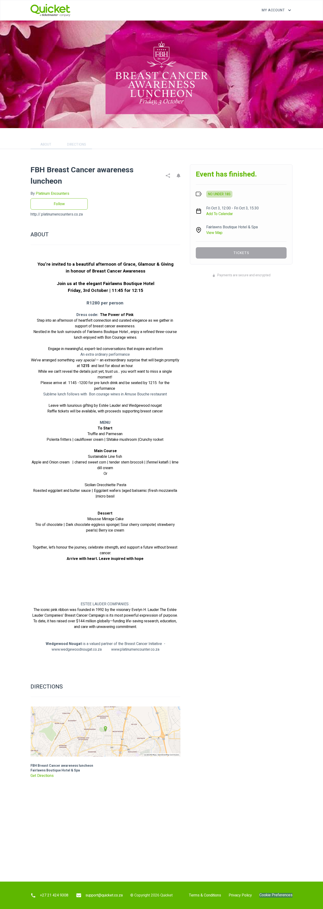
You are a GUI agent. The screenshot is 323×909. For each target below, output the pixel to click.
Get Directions (42, 776)
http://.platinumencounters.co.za (57, 214)
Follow (59, 204)
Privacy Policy (240, 895)
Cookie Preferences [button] (275, 895)
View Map (214, 233)
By (50, 193)
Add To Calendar (219, 214)
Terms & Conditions (205, 895)
